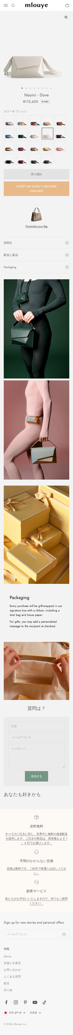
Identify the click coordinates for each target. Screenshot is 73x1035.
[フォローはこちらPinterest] (25, 1002)
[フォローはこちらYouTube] (34, 1002)
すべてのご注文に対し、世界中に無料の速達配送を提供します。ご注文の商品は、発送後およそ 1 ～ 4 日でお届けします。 (36, 838)
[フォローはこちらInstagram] (15, 1002)
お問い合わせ (12, 970)
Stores (7, 956)
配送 (6, 983)
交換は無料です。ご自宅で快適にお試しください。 (36, 871)
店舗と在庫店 (12, 963)
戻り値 (8, 990)
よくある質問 (12, 977)
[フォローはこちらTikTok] (44, 1002)
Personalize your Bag (37, 226)
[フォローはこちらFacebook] (6, 1002)
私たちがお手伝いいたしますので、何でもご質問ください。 (36, 901)
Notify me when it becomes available (36, 188)
